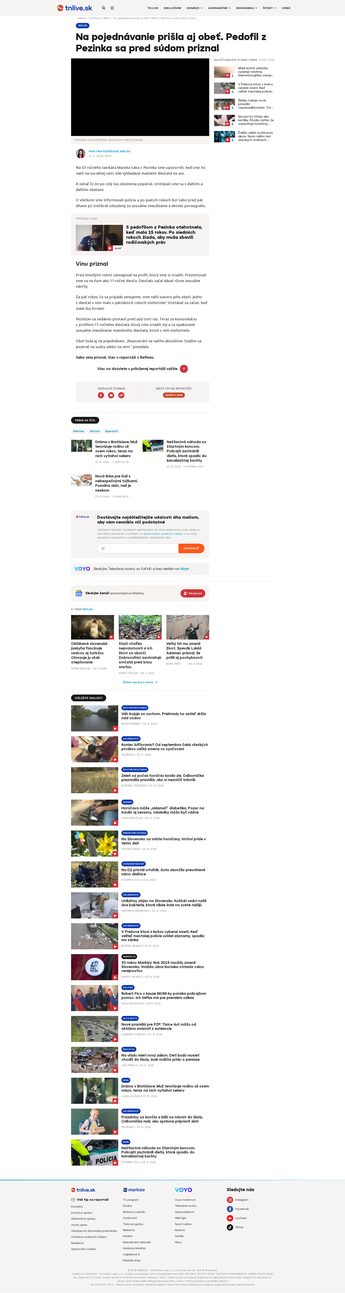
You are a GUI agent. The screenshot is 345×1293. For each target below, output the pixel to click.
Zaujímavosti (131, 738)
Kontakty (77, 1206)
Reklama (129, 1230)
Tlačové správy (133, 1224)
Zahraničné (217, 8)
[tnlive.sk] (75, 8)
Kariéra (127, 1236)
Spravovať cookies (83, 1249)
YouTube (241, 1218)
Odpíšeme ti (131, 1254)
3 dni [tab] (262, 60)
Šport (268, 8)
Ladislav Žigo (131, 1096)
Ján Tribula (129, 1065)
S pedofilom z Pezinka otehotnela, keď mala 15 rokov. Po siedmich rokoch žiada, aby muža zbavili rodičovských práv (164, 235)
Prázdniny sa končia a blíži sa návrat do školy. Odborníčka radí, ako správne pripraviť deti (162, 1119)
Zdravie (127, 802)
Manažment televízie (137, 1242)
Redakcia (77, 1243)
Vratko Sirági (130, 848)
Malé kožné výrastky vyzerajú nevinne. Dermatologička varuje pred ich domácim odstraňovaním (254, 71)
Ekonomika (245, 8)
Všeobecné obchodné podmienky (94, 1231)
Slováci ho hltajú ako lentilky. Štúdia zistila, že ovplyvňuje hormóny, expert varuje (256, 120)
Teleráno (127, 754)
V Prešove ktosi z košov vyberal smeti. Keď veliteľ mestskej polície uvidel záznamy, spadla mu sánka (255, 88)
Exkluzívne (172, 8)
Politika (128, 987)
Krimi (126, 1080)
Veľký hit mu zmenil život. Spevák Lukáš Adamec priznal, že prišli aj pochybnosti (184, 651)
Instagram (242, 1199)
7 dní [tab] (270, 60)
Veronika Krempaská (135, 910)
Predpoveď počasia (134, 833)
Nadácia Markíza (134, 1248)
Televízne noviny (185, 1205)
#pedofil (111, 431)
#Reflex (78, 431)
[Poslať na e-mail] (111, 395)
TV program (131, 1199)
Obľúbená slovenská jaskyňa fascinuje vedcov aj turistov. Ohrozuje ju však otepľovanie (89, 653)
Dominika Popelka (133, 1034)
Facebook (242, 1209)
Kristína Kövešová (103, 151)
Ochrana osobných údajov (89, 1237)
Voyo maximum (185, 1199)
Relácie (180, 1230)
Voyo (184, 569)
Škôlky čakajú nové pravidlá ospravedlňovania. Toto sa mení (255, 104)
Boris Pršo (173, 663)
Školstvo (129, 1049)
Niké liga (180, 1218)
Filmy (178, 1242)
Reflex (107, 18)
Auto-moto (130, 1018)
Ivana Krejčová (132, 818)
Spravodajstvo (184, 1212)
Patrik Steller (80, 668)
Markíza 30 (129, 956)
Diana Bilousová (132, 1003)
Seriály (179, 1236)
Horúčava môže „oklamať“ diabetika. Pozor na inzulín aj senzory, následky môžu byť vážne (162, 810)
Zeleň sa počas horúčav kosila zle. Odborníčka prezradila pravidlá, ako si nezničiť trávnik (162, 778)
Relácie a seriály (134, 1212)
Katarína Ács (130, 879)
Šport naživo (183, 1224)
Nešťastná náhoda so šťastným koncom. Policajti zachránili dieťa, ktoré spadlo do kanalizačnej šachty (187, 451)
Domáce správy (81, 1212)
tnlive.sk (82, 18)
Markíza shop (132, 1260)
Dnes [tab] (253, 60)
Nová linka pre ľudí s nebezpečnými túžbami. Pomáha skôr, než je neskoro (116, 483)
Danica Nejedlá (132, 976)
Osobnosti (130, 1218)
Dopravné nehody (133, 864)
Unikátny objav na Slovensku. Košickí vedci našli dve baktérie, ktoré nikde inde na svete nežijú (163, 903)
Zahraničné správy (83, 1218)
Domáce (193, 8)
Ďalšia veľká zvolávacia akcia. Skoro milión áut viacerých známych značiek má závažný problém (255, 136)
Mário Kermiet (131, 723)
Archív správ (79, 1225)
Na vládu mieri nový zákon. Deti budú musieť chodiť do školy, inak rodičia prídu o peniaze (160, 1057)
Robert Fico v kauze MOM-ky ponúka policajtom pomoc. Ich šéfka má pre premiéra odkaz (163, 996)
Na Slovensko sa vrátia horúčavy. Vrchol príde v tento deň (163, 841)
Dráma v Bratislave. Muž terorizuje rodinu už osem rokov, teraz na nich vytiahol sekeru (116, 449)
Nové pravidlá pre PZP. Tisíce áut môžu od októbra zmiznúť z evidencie (158, 1026)
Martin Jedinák (131, 945)
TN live (152, 8)
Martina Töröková (134, 785)
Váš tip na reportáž (93, 1199)
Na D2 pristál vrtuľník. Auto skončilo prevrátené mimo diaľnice (163, 872)
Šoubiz (127, 1205)
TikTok (239, 1227)
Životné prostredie (135, 708)
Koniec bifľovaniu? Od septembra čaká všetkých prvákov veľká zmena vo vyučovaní (164, 747)
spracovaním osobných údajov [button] (163, 533)
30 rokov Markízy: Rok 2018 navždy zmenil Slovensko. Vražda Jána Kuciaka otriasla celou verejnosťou (162, 967)
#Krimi (95, 431)
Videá (286, 8)
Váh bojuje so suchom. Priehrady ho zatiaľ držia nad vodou (163, 716)
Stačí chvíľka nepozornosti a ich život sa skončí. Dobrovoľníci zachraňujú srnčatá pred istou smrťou (140, 655)
